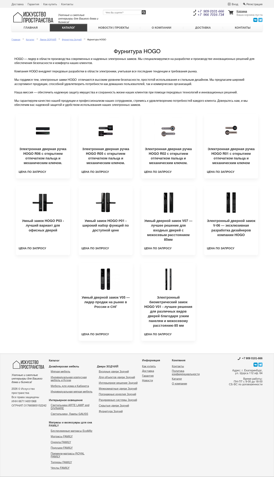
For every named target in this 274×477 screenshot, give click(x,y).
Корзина (242, 11)
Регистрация (254, 4)
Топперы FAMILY (61, 462)
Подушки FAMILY (62, 447)
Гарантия (33, 4)
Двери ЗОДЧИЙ (48, 39)
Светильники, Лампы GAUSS (69, 414)
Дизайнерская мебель (64, 366)
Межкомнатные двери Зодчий (118, 388)
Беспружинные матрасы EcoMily (71, 431)
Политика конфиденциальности (186, 372)
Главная (31, 28)
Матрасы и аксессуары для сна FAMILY (70, 424)
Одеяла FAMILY (61, 442)
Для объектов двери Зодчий (117, 377)
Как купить (50, 4)
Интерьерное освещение (66, 400)
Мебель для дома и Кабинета (70, 386)
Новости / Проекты (113, 28)
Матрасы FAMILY (62, 436)
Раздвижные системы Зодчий (118, 400)
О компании (161, 28)
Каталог (68, 28)
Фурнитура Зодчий (72, 39)
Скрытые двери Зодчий (114, 405)
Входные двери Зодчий (114, 371)
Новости (147, 380)
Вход (235, 4)
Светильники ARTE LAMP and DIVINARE (70, 406)
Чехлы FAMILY (60, 468)
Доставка (17, 4)
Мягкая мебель (60, 371)
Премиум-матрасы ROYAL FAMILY (67, 454)
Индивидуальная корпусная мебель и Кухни (69, 378)
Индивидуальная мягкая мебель (71, 391)
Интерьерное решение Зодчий (118, 383)
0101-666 (252, 358)
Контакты (67, 4)
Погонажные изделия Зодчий (117, 394)
